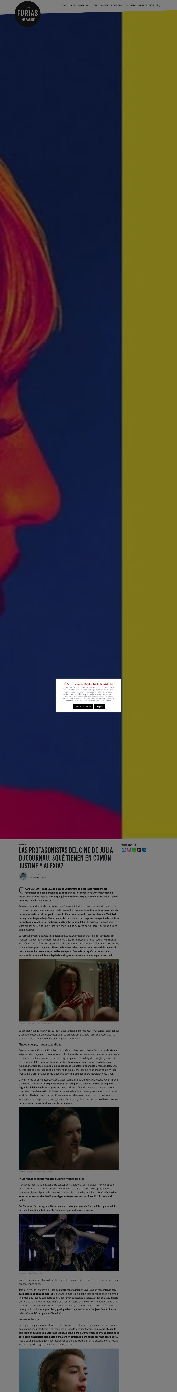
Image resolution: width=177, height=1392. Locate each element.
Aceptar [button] (99, 706)
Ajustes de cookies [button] (83, 706)
